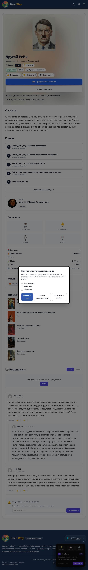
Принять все (27, 296)
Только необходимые (42, 296)
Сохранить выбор (59, 296)
